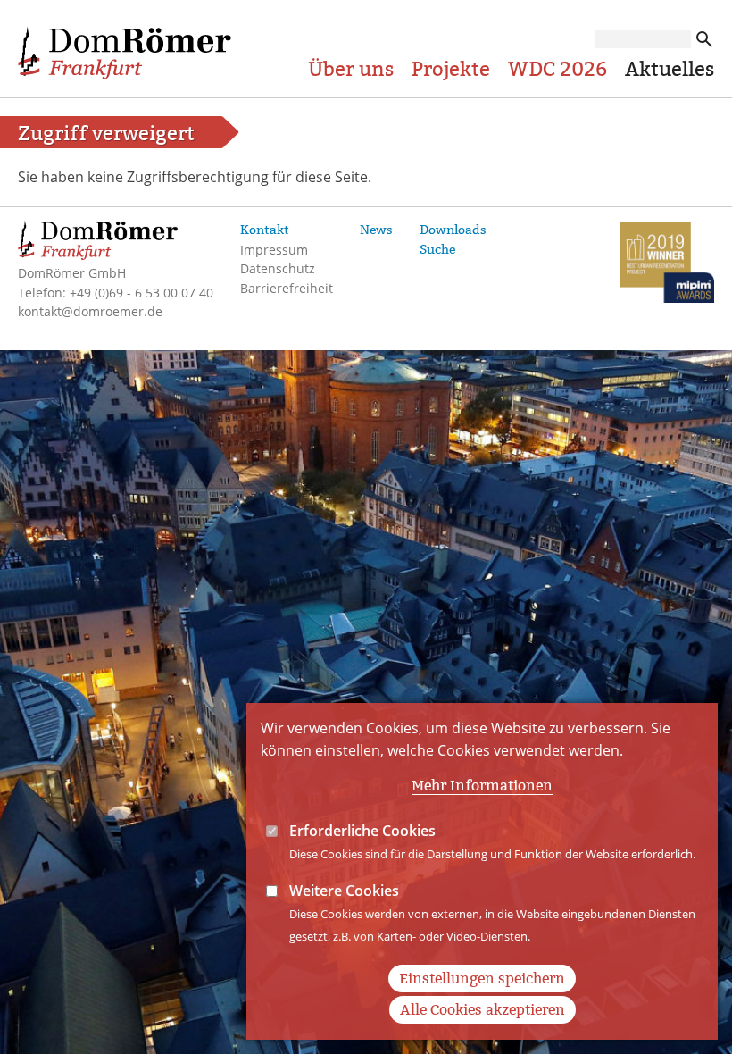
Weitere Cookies (344, 890)
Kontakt (264, 230)
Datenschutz (277, 268)
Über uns (351, 69)
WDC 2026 (557, 69)
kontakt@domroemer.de (90, 311)
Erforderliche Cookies (362, 831)
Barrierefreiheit (286, 288)
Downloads (453, 230)
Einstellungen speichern (482, 978)
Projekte (451, 69)
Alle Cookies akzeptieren (482, 1009)
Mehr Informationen (482, 785)
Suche (437, 249)
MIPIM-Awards (667, 265)
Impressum (274, 249)
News (376, 230)
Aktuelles (669, 69)
